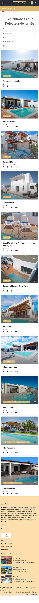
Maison (6, 248)
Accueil (3, 11)
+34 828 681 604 (7, 543)
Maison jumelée (9, 165)
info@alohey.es (7, 546)
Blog (2, 529)
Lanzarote (23, 560)
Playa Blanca (16, 560)
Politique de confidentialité (22, 592)
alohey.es (5, 549)
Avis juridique (8, 592)
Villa (6, 84)
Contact (3, 525)
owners (3, 527)
